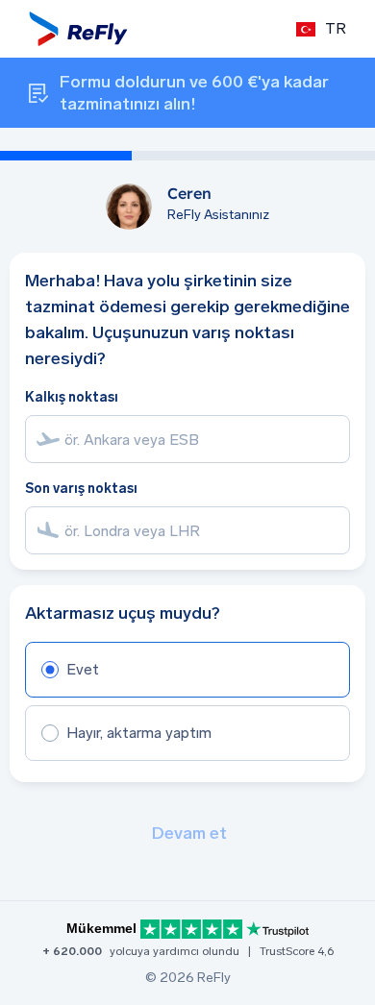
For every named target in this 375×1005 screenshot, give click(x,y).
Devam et (189, 833)
